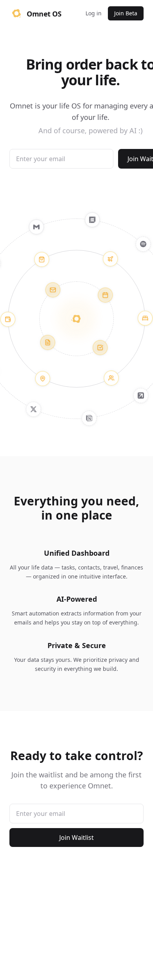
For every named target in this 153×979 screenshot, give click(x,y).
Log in (94, 13)
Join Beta (125, 13)
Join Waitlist (76, 837)
